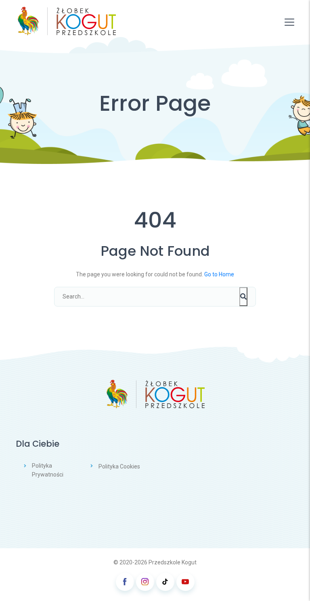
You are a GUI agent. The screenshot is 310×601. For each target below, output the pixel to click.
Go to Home (219, 274)
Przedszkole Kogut (173, 562)
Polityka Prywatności (47, 470)
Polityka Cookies (119, 466)
